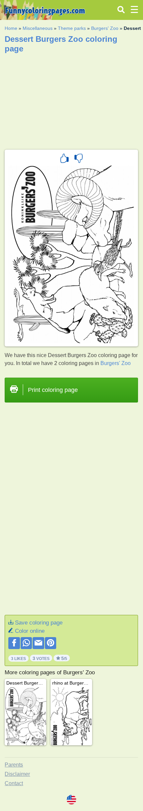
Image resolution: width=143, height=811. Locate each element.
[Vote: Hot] (65, 159)
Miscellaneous (38, 28)
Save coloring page (39, 623)
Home (11, 28)
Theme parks (72, 28)
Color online (30, 631)
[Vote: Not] (78, 159)
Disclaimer (17, 774)
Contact (14, 783)
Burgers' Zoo (104, 28)
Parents (14, 765)
